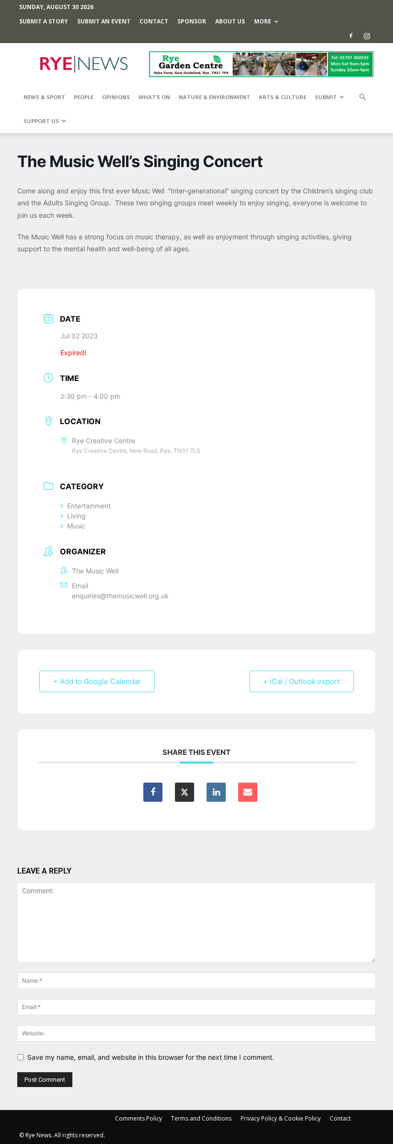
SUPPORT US (41, 120)
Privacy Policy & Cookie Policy (281, 1118)
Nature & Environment (214, 97)
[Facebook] (351, 36)
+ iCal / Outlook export (301, 681)
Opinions (116, 97)
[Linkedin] (216, 792)
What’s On (154, 97)
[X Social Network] (184, 792)
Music (76, 526)
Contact (153, 21)
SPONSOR (191, 21)
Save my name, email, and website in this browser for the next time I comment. (150, 1057)
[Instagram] (366, 36)
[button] (362, 97)
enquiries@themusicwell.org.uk (120, 596)
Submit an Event (103, 21)
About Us (230, 21)
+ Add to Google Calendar (97, 681)
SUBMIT (326, 97)
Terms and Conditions (201, 1118)
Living (76, 516)
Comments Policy (138, 1118)
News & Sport (44, 97)
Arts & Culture (282, 97)
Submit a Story (43, 21)
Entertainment (89, 506)
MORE (262, 21)
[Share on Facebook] (152, 792)
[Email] (247, 792)
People (83, 97)
